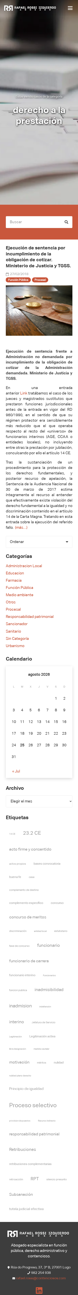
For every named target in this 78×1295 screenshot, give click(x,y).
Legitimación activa (42, 1036)
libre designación (17, 1049)
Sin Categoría (17, 639)
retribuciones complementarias (30, 1164)
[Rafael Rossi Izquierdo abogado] (31, 8)
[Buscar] (66, 222)
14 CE (12, 834)
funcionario (48, 945)
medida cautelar (41, 1049)
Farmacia (14, 580)
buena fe (15, 877)
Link (23, 393)
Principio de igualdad (26, 1089)
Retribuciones (22, 1150)
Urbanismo (15, 646)
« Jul (16, 771)
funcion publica (18, 990)
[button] (69, 8)
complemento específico (26, 903)
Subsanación (21, 1195)
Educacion (15, 573)
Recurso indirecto (47, 1121)
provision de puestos (19, 1121)
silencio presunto (56, 1179)
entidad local (40, 931)
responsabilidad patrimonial (34, 1134)
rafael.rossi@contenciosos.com (41, 1278)
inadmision (20, 1006)
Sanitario (13, 631)
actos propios (17, 864)
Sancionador (17, 624)
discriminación (17, 931)
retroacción (16, 1179)
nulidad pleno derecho (20, 1076)
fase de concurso (19, 946)
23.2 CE (32, 833)
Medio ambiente (19, 595)
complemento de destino (24, 890)
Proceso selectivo (33, 1105)
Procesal (13, 609)
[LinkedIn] (39, 1290)
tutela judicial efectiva (26, 1209)
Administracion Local (24, 566)
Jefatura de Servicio (43, 1022)
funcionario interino (22, 975)
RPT (35, 1179)
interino (16, 1022)
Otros (11, 602)
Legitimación (15, 1037)
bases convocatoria (47, 863)
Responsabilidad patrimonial (30, 617)
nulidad (59, 1062)
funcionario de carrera (29, 961)
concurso (57, 903)
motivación (19, 1062)
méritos (41, 1063)
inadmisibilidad (49, 990)
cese (31, 877)
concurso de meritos (27, 917)
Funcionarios (49, 976)
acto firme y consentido (30, 849)
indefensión (45, 1007)
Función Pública (19, 588)
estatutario (60, 931)
